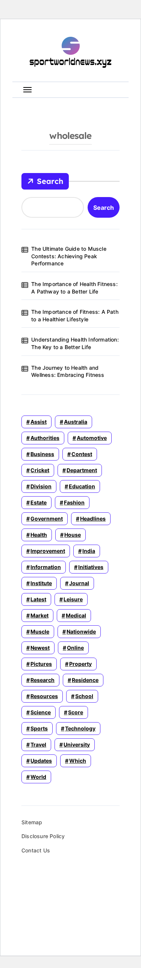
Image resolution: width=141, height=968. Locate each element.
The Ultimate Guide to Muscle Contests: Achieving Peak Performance (68, 255)
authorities (44, 438)
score (75, 712)
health (38, 534)
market (39, 615)
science (40, 712)
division (41, 486)
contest (81, 454)
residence (85, 680)
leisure (73, 599)
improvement (47, 551)
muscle (39, 631)
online (75, 647)
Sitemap (31, 822)
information (45, 567)
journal (79, 583)
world (38, 777)
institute (41, 583)
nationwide (81, 631)
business (42, 454)
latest (38, 599)
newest (40, 647)
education (82, 486)
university (77, 744)
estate (38, 502)
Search (50, 181)
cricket (39, 470)
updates (41, 760)
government (46, 518)
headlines (93, 518)
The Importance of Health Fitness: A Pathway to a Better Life (74, 288)
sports (39, 728)
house (72, 534)
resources (44, 696)
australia (75, 422)
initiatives (90, 567)
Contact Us (35, 850)
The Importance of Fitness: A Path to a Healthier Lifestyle (74, 315)
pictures (41, 664)
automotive (92, 438)
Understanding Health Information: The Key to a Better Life (75, 343)
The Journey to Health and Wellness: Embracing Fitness (67, 371)
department (82, 470)
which (77, 760)
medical (76, 615)
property (80, 664)
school (84, 696)
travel (38, 744)
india (88, 551)
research (42, 680)
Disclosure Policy (43, 836)
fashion (74, 502)
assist (38, 422)
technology (80, 728)
